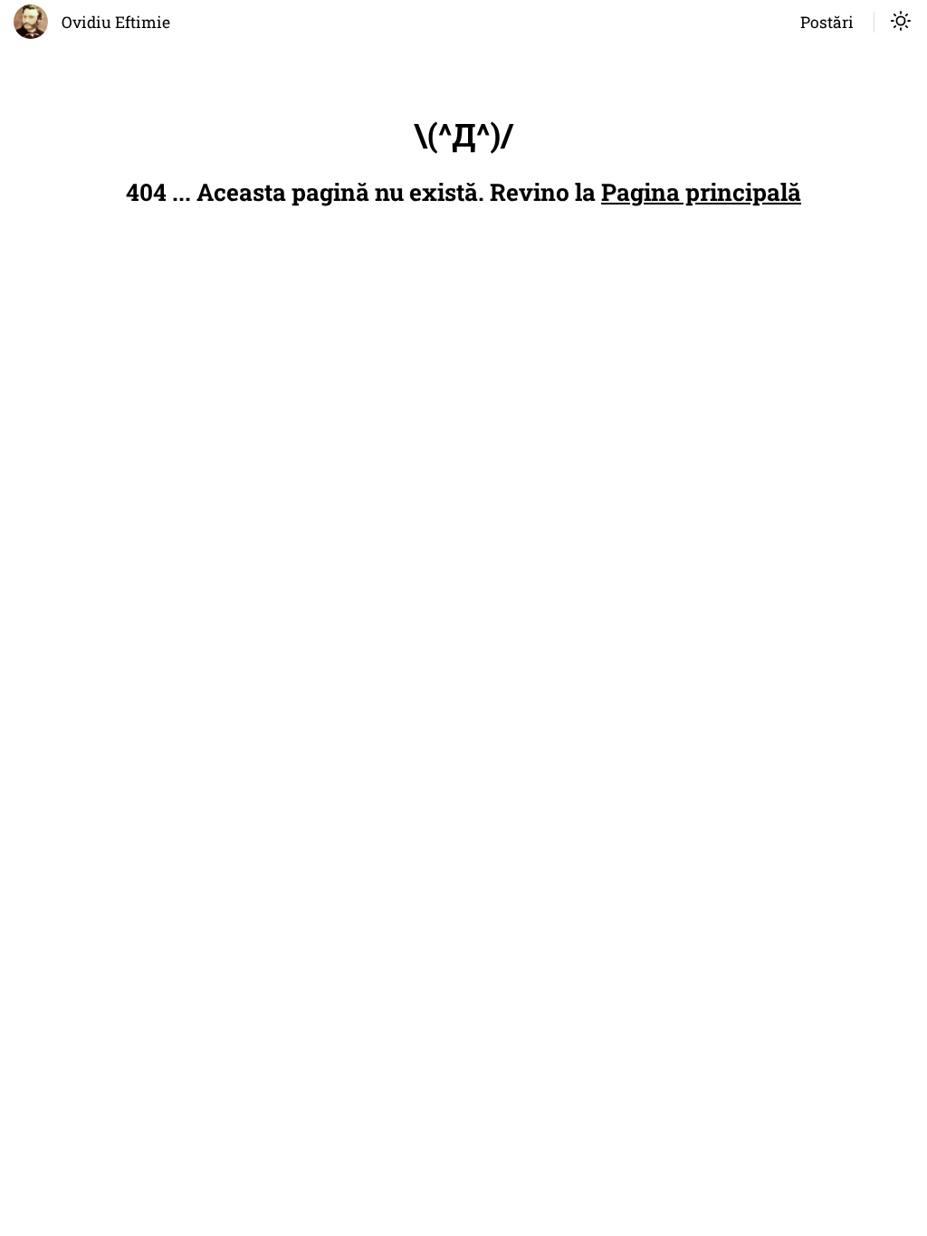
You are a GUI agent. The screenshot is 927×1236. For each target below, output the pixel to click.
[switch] (900, 22)
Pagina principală (701, 191)
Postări (827, 22)
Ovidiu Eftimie (116, 22)
